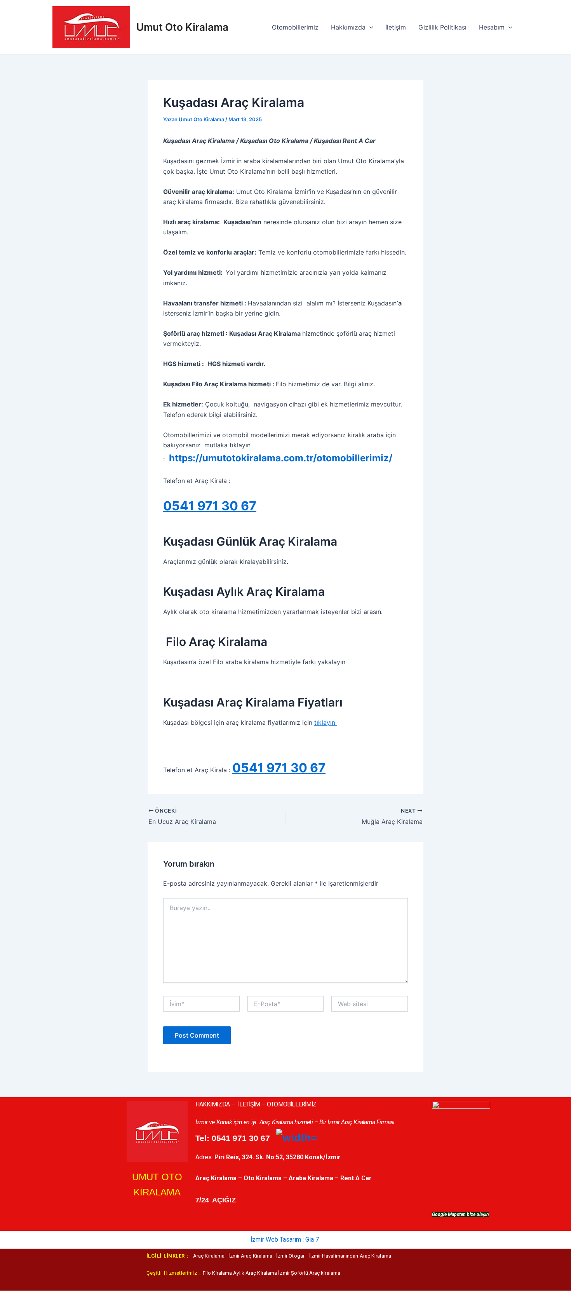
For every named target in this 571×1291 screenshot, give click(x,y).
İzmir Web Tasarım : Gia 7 (285, 1239)
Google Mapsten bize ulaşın (460, 1214)
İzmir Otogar (291, 1256)
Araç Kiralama (210, 1256)
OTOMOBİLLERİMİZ (291, 1104)
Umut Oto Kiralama (182, 27)
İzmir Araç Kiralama (251, 1256)
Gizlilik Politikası (442, 27)
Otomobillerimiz (295, 27)
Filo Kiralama (218, 1273)
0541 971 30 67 (209, 505)
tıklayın (325, 722)
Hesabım (492, 27)
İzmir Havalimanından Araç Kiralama (350, 1256)
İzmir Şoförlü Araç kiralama (309, 1273)
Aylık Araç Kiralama (255, 1273)
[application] (369, 27)
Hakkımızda (348, 27)
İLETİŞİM (249, 1104)
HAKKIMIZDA (212, 1104)
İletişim (395, 27)
